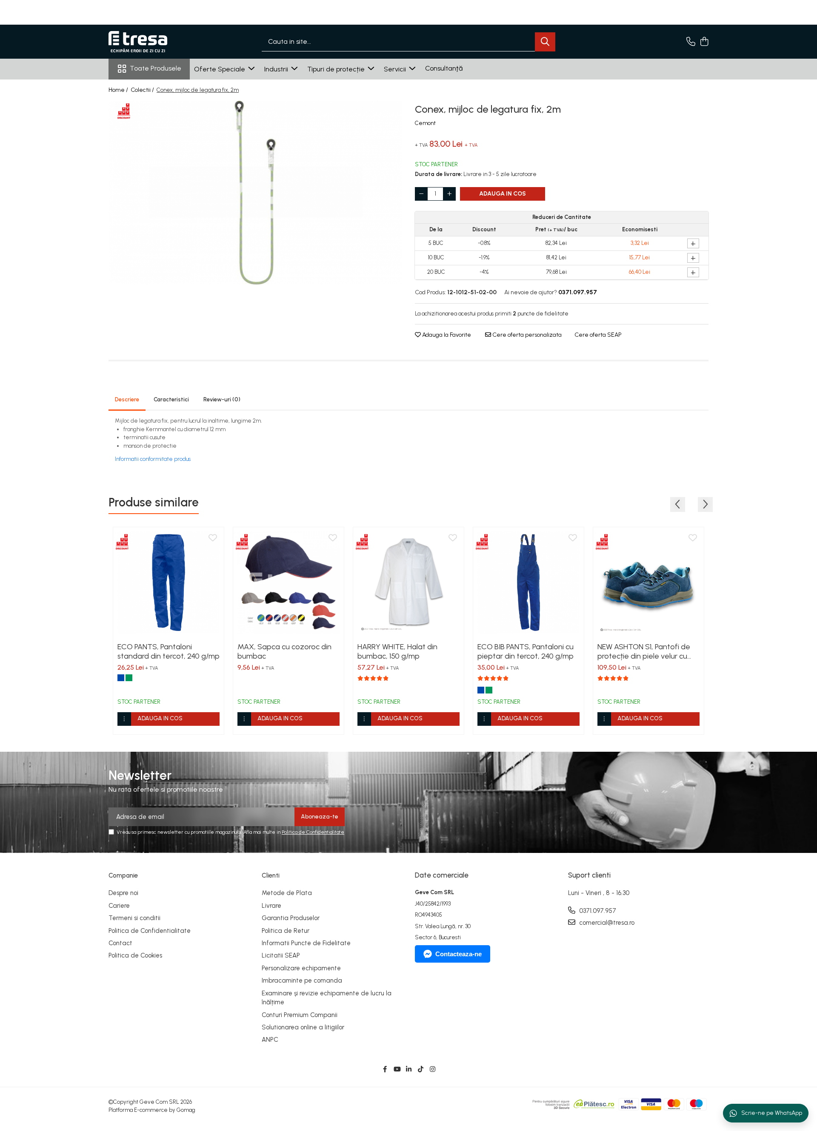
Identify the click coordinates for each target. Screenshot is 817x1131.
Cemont (425, 123)
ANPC (270, 1039)
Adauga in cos (502, 193)
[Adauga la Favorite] (213, 538)
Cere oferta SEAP (598, 334)
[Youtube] (396, 1069)
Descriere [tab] (127, 399)
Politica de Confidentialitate (313, 832)
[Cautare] (545, 41)
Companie (123, 875)
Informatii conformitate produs (153, 459)
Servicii (396, 69)
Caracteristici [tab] (171, 399)
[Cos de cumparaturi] (704, 42)
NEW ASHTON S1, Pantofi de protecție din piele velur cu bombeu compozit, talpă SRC (648, 651)
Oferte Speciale (220, 69)
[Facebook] (385, 1069)
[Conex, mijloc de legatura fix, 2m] (255, 192)
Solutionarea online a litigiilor (303, 1027)
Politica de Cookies (135, 955)
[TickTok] (420, 1069)
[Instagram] (432, 1069)
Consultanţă (444, 68)
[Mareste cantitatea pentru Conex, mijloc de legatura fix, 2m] (449, 194)
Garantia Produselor (291, 918)
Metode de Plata (287, 893)
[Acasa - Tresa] (151, 41)
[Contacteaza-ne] (690, 42)
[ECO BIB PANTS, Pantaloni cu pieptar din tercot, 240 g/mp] (528, 582)
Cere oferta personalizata (526, 334)
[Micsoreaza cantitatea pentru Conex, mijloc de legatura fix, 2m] (421, 194)
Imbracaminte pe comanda (302, 980)
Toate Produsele (155, 68)
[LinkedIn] (408, 1069)
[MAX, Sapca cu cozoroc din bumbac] (288, 582)
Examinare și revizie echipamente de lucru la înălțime (326, 997)
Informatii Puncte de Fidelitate (306, 943)
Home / (119, 90)
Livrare (271, 905)
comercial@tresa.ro (605, 922)
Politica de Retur (285, 931)
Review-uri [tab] (221, 399)
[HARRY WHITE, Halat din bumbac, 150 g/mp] (408, 582)
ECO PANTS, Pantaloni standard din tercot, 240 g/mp (168, 651)
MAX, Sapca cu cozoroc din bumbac (284, 651)
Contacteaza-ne (458, 954)
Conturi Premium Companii (299, 1015)
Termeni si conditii (134, 918)
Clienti (271, 875)
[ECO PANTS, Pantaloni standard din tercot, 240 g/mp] (168, 582)
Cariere (119, 905)
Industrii (277, 69)
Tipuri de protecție (336, 69)
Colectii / (143, 90)
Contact (120, 943)
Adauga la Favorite (446, 334)
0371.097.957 (596, 911)
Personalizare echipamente (301, 968)
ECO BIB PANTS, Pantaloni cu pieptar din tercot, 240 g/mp (525, 651)
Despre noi (123, 893)
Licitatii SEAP (281, 955)
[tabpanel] (255, 192)
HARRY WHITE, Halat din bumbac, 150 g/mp (397, 651)
